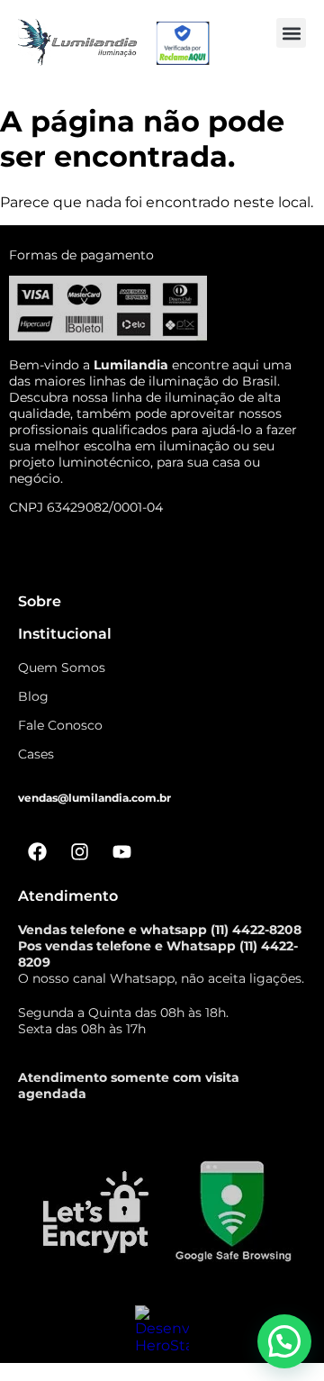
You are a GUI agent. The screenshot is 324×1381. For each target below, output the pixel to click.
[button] (291, 33)
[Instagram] (79, 852)
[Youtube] (121, 852)
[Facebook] (37, 852)
